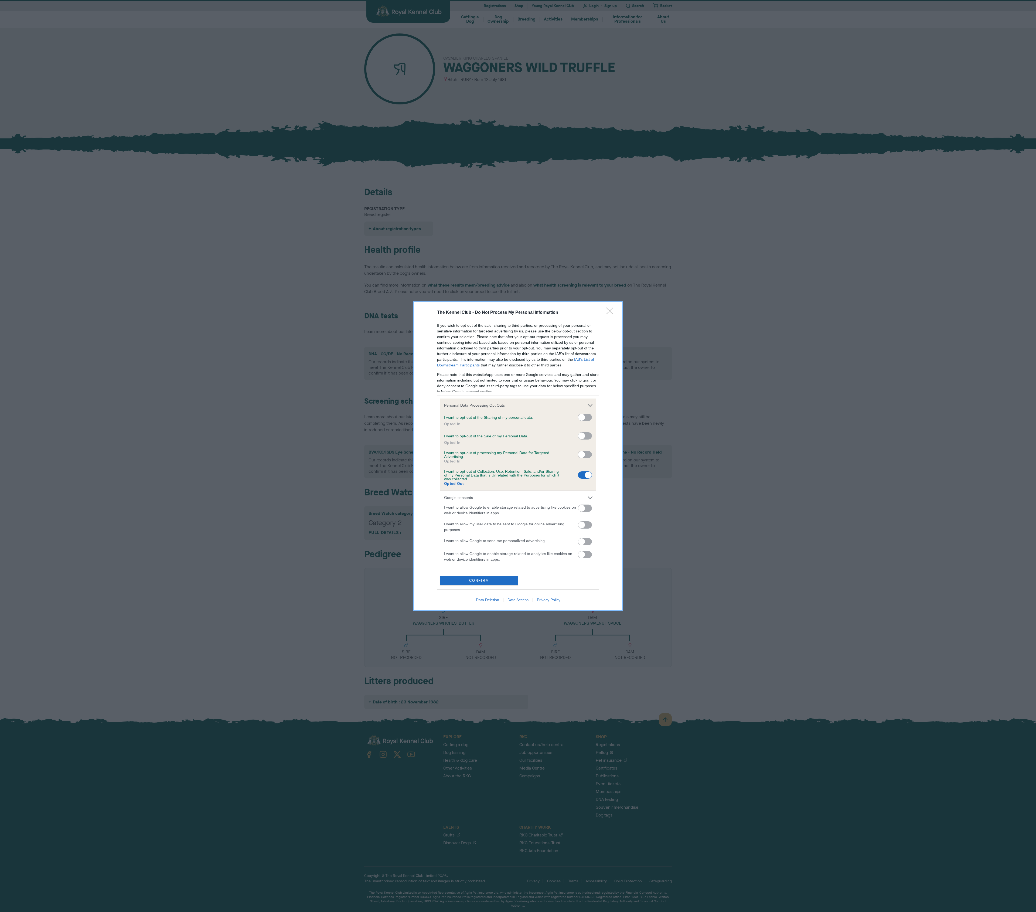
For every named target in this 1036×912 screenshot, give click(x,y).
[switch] (585, 417)
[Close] (611, 313)
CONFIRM (479, 580)
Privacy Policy (548, 600)
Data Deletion (487, 600)
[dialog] (518, 456)
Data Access (518, 600)
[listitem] (518, 405)
